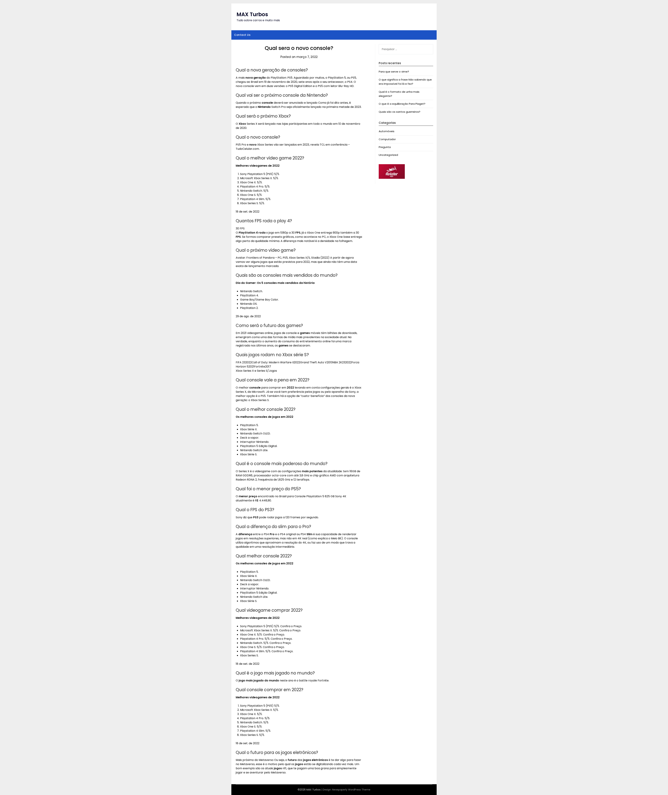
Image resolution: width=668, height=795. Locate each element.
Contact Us (242, 35)
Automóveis (386, 131)
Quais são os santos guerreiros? (399, 112)
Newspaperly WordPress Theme (351, 789)
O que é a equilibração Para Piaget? (402, 104)
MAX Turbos (252, 14)
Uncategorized (388, 155)
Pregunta (385, 147)
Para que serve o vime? (394, 71)
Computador (387, 139)
